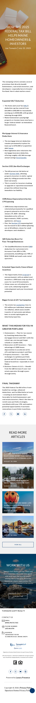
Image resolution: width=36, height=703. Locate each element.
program (26, 275)
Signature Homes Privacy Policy (18, 690)
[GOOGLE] (25, 671)
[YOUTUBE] (20, 671)
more (19, 221)
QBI (30, 246)
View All (18, 544)
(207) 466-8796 (9, 628)
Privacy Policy (26, 688)
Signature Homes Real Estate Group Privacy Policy (18, 652)
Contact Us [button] (18, 596)
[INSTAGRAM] (15, 671)
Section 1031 (14, 173)
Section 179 (16, 223)
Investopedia (21, 158)
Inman (11, 148)
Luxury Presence (23, 678)
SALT (26, 106)
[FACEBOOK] (10, 671)
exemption (20, 305)
